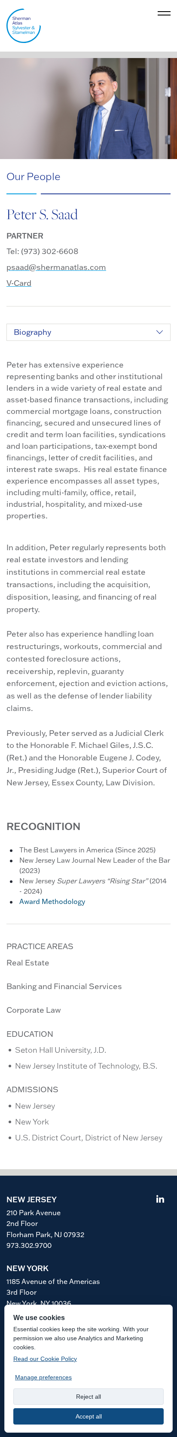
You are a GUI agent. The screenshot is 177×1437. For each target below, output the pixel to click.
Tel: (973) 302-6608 (42, 251)
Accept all (89, 1416)
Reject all (88, 1396)
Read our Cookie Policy (45, 1358)
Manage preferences (43, 1377)
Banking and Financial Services (64, 986)
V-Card (18, 283)
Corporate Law (33, 1010)
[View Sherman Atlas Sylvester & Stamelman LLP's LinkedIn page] (160, 1200)
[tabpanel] (88, 633)
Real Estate (27, 963)
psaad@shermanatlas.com (56, 267)
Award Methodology (52, 901)
